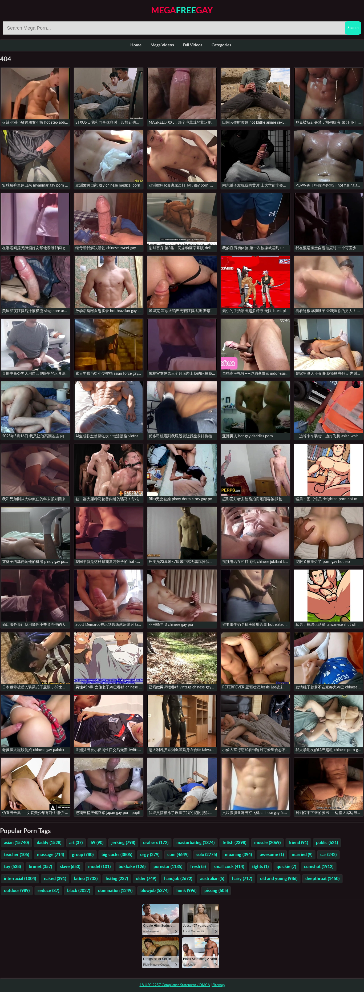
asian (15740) (16, 843)
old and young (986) (278, 879)
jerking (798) (123, 843)
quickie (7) (286, 867)
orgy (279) (149, 855)
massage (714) (50, 855)
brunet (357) (40, 867)
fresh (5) (198, 867)
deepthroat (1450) (322, 879)
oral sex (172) (155, 843)
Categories (221, 45)
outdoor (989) (17, 891)
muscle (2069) (267, 843)
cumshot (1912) (318, 867)
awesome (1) (272, 855)
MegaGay (182, 10)
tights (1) (260, 867)
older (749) (146, 879)
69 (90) (97, 843)
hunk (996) (186, 891)
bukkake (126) (132, 867)
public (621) (327, 843)
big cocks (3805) (117, 855)
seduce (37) (48, 891)
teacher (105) (16, 855)
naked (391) (55, 879)
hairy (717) (242, 879)
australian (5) (212, 879)
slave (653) (70, 867)
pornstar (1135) (167, 867)
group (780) (83, 855)
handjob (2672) (178, 879)
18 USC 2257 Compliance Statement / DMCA (175, 985)
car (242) (328, 855)
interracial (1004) (20, 879)
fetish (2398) (234, 843)
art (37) (76, 843)
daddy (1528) (49, 843)
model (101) (99, 867)
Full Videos (193, 45)
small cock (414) (229, 867)
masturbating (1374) (195, 843)
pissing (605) (216, 891)
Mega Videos (162, 45)
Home (135, 45)
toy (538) (12, 867)
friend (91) (298, 843)
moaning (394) (238, 855)
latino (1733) (86, 879)
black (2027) (78, 891)
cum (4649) (177, 855)
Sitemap (218, 985)
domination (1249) (115, 891)
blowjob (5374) (154, 891)
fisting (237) (117, 879)
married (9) (302, 855)
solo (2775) (206, 855)
